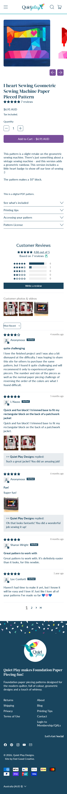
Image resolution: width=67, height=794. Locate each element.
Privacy (8, 711)
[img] (12, 334)
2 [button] (31, 607)
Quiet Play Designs (23, 754)
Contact (42, 716)
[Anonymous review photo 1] (11, 504)
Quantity (8, 121)
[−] (6, 128)
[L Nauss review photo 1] (11, 442)
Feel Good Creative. (24, 758)
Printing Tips (45, 711)
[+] (20, 128)
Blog (40, 705)
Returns (8, 700)
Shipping (9, 705)
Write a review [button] (33, 285)
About (41, 700)
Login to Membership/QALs (49, 723)
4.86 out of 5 (42, 252)
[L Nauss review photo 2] (28, 442)
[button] (52, 7)
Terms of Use (12, 716)
